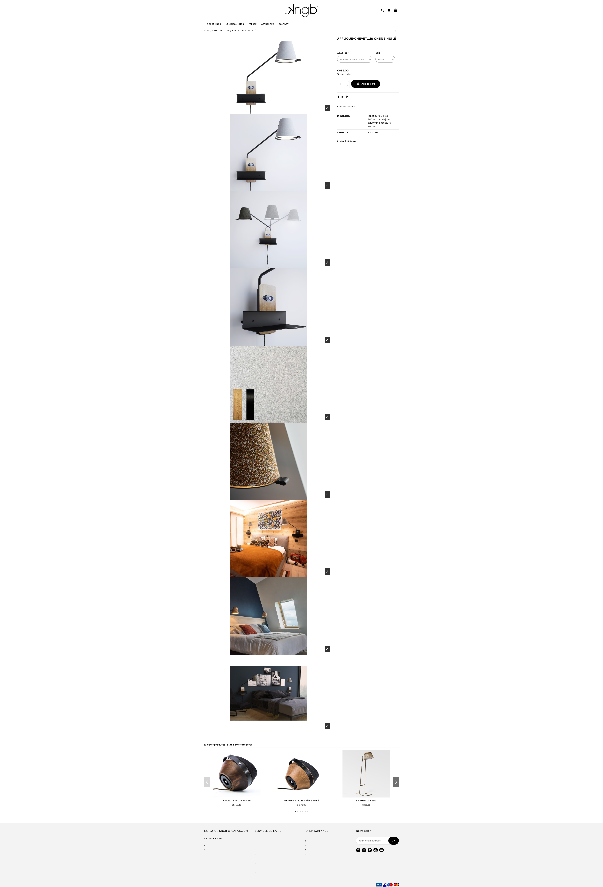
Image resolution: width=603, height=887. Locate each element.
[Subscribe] (393, 841)
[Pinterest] (347, 96)
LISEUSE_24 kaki (366, 800)
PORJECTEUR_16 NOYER (237, 800)
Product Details (346, 106)
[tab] (368, 106)
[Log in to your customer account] (389, 10)
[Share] (338, 96)
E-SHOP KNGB (214, 838)
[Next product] (398, 31)
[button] (234, 24)
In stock (342, 141)
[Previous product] (396, 31)
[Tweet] (342, 96)
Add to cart (368, 83)
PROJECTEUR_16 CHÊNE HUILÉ (301, 800)
